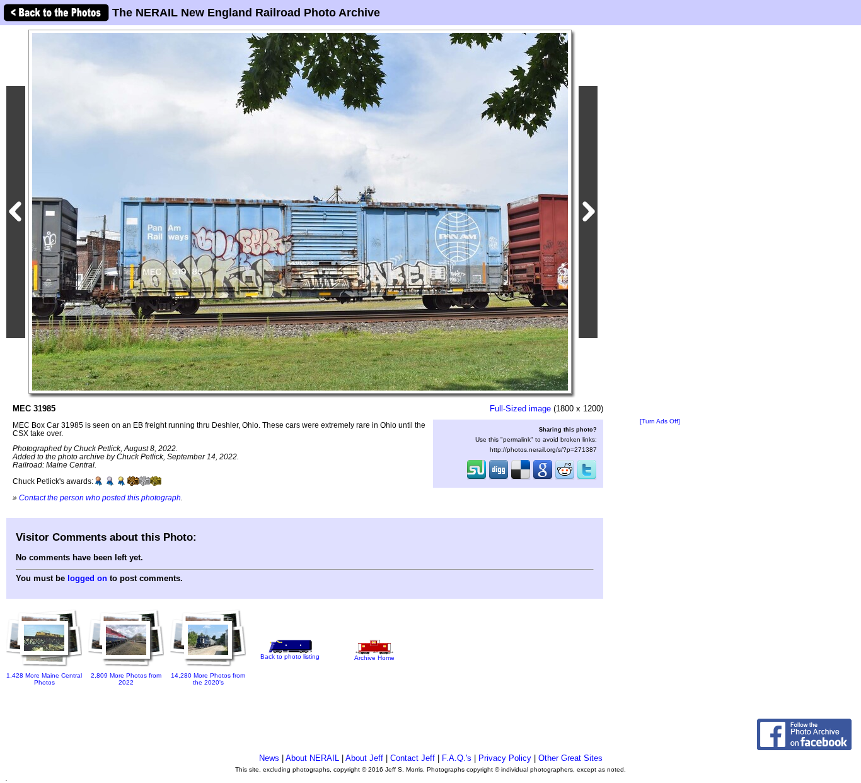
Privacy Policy (504, 758)
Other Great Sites (570, 758)
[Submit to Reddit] (565, 478)
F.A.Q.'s (456, 758)
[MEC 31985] (300, 211)
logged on (87, 578)
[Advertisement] (660, 222)
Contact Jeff (412, 758)
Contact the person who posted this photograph (100, 497)
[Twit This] (587, 478)
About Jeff (364, 758)
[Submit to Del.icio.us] (521, 478)
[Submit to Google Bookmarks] (543, 478)
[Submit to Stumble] (476, 478)
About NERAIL (312, 758)
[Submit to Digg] (498, 478)
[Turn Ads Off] (660, 421)
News (269, 758)
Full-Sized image (520, 408)
